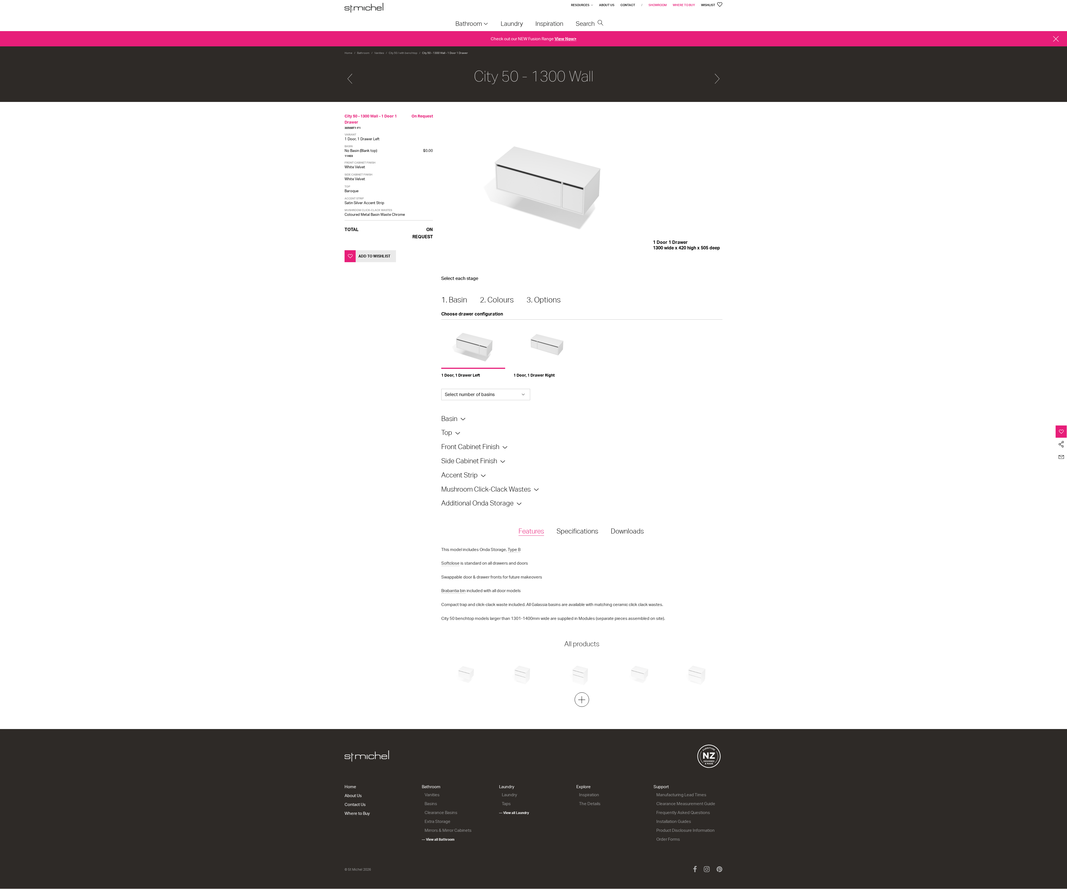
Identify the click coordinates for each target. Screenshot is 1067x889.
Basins (431, 803)
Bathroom (363, 52)
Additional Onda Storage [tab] (477, 503)
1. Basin (454, 299)
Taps (506, 803)
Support (661, 786)
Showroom (658, 5)
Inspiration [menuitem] (549, 23)
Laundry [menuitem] (512, 23)
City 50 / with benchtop (403, 52)
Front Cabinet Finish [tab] (470, 446)
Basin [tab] (449, 418)
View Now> (566, 38)
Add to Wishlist (374, 256)
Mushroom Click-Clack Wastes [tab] (486, 489)
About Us (606, 5)
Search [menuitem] (586, 23)
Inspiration (589, 794)
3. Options (544, 299)
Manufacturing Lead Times (681, 794)
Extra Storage (437, 821)
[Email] (1061, 457)
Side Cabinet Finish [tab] (469, 461)
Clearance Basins (441, 812)
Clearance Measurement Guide (685, 803)
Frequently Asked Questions (683, 812)
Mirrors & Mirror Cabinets (448, 830)
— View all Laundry (514, 813)
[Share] (1061, 444)
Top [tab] (446, 432)
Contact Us (355, 804)
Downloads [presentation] (627, 531)
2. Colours (497, 299)
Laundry (506, 786)
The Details (589, 803)
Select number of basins (470, 394)
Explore (583, 786)
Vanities (379, 52)
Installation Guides (673, 821)
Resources (580, 5)
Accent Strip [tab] (459, 475)
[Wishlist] (1061, 431)
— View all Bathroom (438, 839)
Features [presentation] (531, 531)
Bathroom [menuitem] (468, 23)
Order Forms (668, 839)
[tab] (531, 531)
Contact (627, 5)
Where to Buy (684, 5)
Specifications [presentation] (577, 531)
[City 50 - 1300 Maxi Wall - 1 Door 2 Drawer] (717, 76)
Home (348, 52)
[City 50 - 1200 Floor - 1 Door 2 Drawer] (350, 76)
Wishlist (708, 5)
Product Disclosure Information (685, 830)
